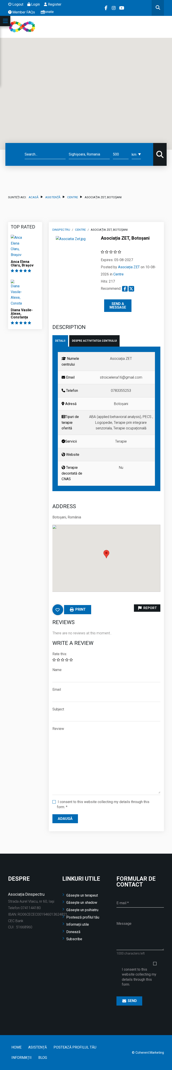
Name (57, 670)
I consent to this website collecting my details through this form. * (103, 804)
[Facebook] (106, 8)
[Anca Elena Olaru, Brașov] (16, 246)
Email (56, 689)
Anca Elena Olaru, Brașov (22, 263)
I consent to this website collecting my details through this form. (139, 977)
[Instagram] (114, 8)
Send (132, 1001)
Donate (48, 12)
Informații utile (77, 924)
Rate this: (59, 654)
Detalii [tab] (60, 340)
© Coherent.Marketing (148, 1053)
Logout (17, 4)
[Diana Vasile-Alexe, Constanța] (16, 292)
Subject (58, 709)
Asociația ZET (129, 267)
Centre (72, 197)
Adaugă (65, 818)
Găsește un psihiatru (82, 910)
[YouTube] (122, 8)
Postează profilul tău (82, 917)
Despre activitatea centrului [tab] (94, 340)
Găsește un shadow (81, 902)
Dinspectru (61, 229)
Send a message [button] (118, 305)
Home (16, 1047)
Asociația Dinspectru (26, 894)
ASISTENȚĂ (52, 197)
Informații (21, 1057)
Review (58, 729)
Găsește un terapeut (82, 895)
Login (35, 4)
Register (54, 4)
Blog (42, 1057)
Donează (73, 932)
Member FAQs (23, 12)
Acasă (34, 197)
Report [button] (149, 608)
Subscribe (74, 939)
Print (80, 609)
